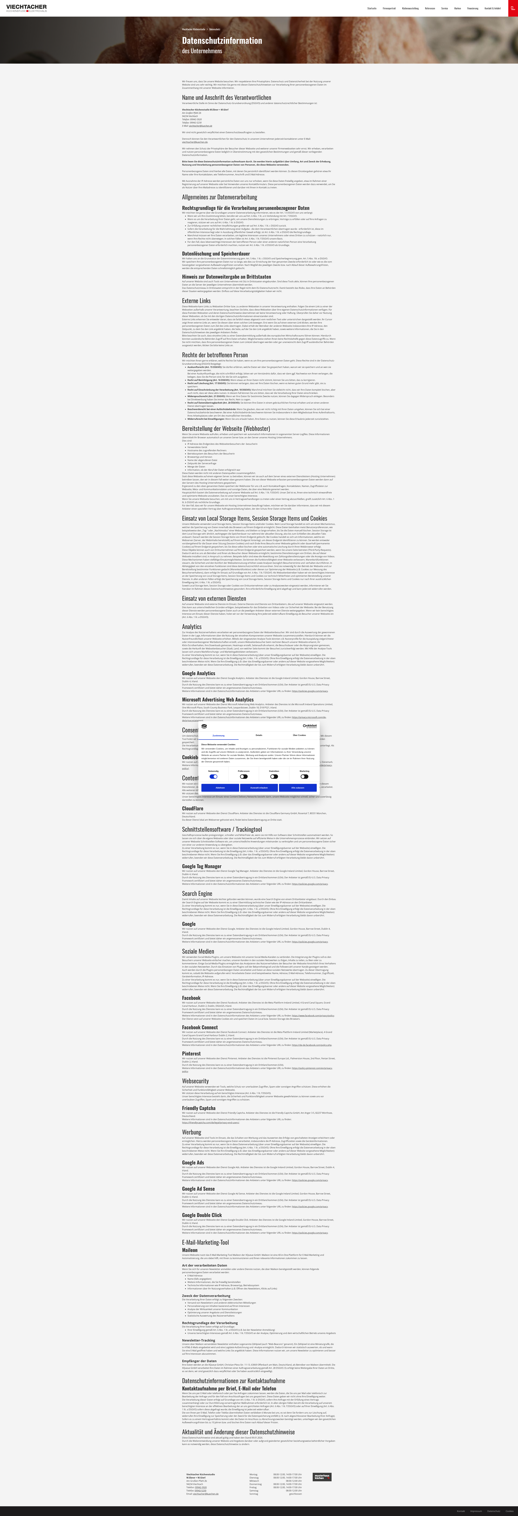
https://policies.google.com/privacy (310, 691)
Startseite (371, 8)
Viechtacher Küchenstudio (193, 29)
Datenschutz (214, 29)
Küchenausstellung (410, 8)
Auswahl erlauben (259, 788)
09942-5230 (200, 1490)
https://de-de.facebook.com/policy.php (312, 1045)
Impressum (476, 1511)
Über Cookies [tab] (299, 735)
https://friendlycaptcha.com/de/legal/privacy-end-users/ (210, 1122)
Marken (457, 8)
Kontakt (461, 1511)
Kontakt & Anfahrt (493, 8)
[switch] (244, 776)
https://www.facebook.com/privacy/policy (313, 1015)
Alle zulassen (297, 788)
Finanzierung (472, 8)
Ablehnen (220, 788)
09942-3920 (201, 1487)
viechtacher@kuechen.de (195, 142)
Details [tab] (259, 735)
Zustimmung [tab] (219, 735)
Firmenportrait (389, 8)
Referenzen (430, 8)
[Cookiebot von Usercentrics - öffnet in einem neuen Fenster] (305, 726)
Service (444, 8)
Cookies (510, 1511)
